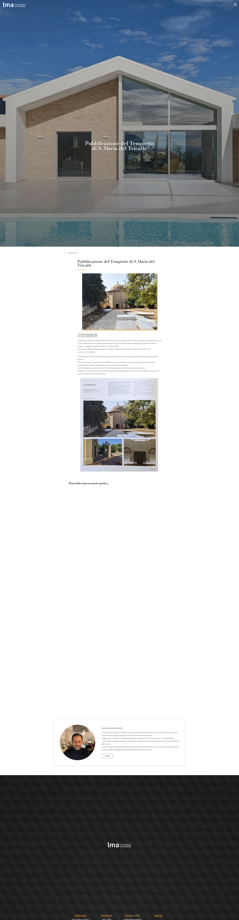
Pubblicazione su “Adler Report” (86, 702)
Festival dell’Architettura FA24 (85, 629)
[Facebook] (79, 335)
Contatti (107, 756)
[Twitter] (83, 335)
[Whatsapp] (91, 335)
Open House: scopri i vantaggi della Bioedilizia (93, 555)
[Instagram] (95, 335)
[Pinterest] (87, 335)
